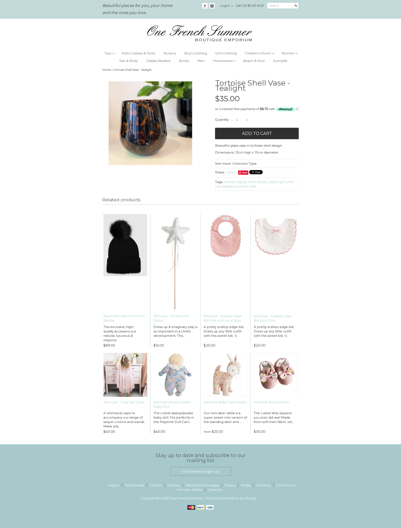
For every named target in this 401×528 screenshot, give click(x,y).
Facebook (205, 6)
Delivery (173, 485)
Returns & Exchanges (202, 485)
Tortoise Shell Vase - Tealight (132, 69)
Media (246, 485)
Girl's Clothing (226, 53)
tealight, (228, 186)
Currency (215, 490)
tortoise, (241, 186)
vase (252, 186)
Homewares (223, 61)
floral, (252, 182)
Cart (250, 6)
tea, (218, 186)
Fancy (231, 172)
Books (184, 61)
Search (274, 6)
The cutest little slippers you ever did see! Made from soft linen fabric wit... (274, 417)
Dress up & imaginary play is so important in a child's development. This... (175, 331)
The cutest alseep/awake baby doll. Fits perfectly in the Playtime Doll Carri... (174, 417)
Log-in (225, 6)
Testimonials (134, 485)
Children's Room (258, 53)
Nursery (170, 53)
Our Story (263, 485)
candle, (229, 182)
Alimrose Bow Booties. (271, 402)
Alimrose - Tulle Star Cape (124, 402)
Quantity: (222, 120)
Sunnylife (280, 61)
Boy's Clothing (195, 53)
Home (106, 69)
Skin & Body (128, 61)
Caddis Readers (158, 61)
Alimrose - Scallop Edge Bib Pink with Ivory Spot (222, 318)
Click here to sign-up (200, 471)
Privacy (230, 485)
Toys (107, 53)
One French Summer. (186, 498)
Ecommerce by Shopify (237, 498)
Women (288, 53)
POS (207, 498)
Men (201, 61)
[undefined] (150, 123)
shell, (290, 182)
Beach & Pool (254, 61)
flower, (263, 182)
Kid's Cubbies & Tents (138, 53)
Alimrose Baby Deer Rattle (225, 402)
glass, (273, 182)
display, (241, 182)
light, (282, 182)
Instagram (212, 6)
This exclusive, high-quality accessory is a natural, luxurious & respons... (119, 333)
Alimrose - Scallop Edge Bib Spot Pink (273, 318)
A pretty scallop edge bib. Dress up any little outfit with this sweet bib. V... (224, 331)
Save (244, 172)
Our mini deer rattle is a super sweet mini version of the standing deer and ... (225, 417)
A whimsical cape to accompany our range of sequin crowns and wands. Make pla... (124, 419)
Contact (155, 485)
